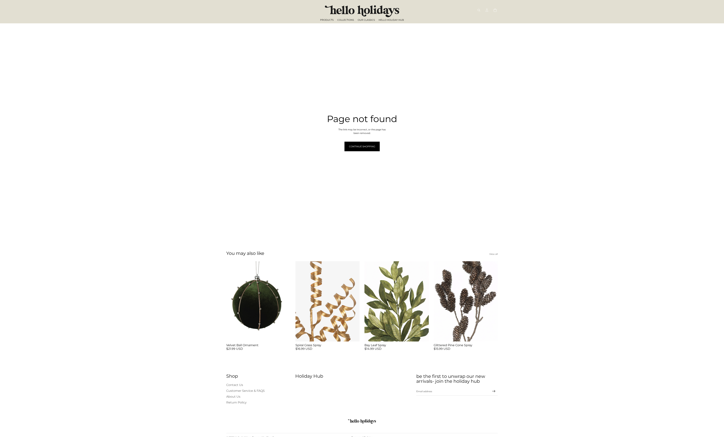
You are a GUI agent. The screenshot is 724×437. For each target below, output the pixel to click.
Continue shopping (362, 146)
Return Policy (236, 402)
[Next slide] (285, 301)
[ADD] (284, 335)
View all (493, 254)
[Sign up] (494, 391)
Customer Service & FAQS (245, 391)
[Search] (479, 10)
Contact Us (234, 385)
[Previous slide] (232, 301)
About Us (233, 396)
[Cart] (495, 10)
